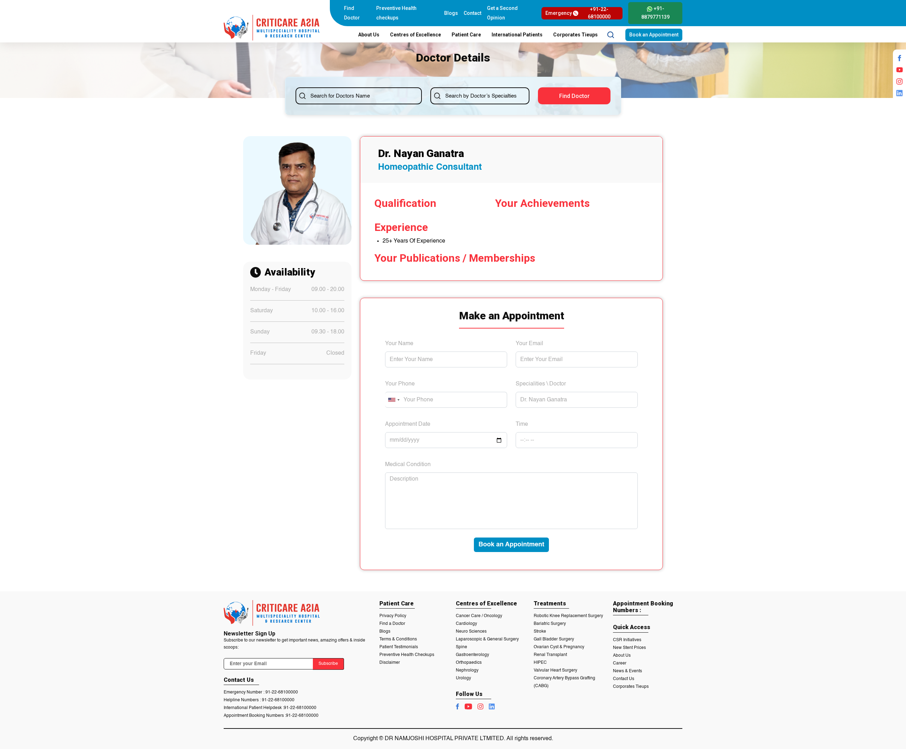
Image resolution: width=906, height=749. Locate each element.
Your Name (399, 344)
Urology (463, 678)
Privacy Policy (392, 616)
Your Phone (400, 384)
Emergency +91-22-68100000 (577, 13)
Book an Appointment (653, 34)
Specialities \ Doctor (541, 384)
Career (619, 663)
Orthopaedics (469, 663)
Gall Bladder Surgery (554, 639)
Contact (472, 13)
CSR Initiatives (627, 640)
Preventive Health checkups (396, 13)
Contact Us (623, 679)
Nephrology (467, 670)
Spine (461, 647)
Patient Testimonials (398, 647)
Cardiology (466, 624)
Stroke (540, 631)
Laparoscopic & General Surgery (487, 639)
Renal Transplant (550, 655)
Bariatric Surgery (550, 624)
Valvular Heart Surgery (555, 670)
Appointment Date (407, 424)
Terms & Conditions (398, 639)
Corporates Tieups (631, 687)
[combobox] (393, 399)
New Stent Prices (629, 648)
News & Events (627, 671)
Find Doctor (352, 13)
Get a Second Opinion (502, 13)
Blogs (451, 13)
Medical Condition (408, 465)
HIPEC (540, 663)
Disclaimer (389, 663)
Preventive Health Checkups (406, 655)
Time (522, 424)
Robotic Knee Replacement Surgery (568, 616)
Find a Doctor (392, 624)
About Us (622, 656)
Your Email (529, 344)
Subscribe (328, 664)
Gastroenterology (472, 655)
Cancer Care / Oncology (479, 616)
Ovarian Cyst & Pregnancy (559, 647)
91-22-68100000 (281, 692)
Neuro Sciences (471, 631)
